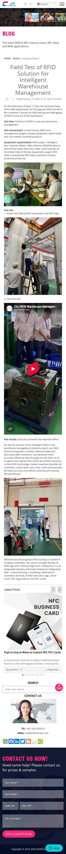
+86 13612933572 (35, 728)
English (44, 4)
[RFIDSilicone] (8, 4)
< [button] (53, 589)
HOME (7, 58)
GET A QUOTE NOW (19, 834)
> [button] (59, 589)
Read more (53, 669)
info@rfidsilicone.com (37, 733)
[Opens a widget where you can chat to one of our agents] (54, 848)
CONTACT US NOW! (25, 758)
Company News (29, 58)
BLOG (16, 58)
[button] (22, 674)
